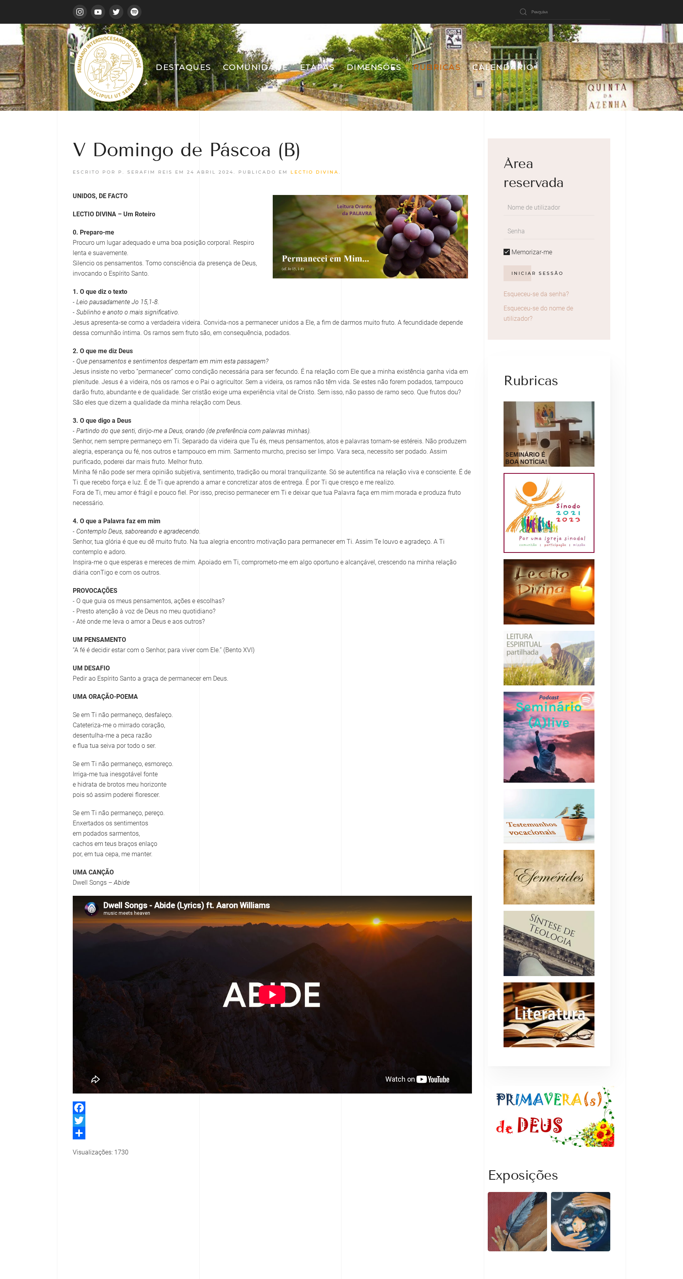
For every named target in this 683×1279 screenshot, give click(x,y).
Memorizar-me (531, 252)
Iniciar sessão (537, 273)
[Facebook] (272, 1107)
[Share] (272, 1133)
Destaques (183, 67)
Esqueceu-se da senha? (536, 294)
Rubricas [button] (436, 67)
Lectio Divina (315, 172)
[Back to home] (108, 67)
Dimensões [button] (374, 67)
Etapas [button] (317, 67)
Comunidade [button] (255, 67)
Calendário (503, 67)
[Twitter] (272, 1120)
